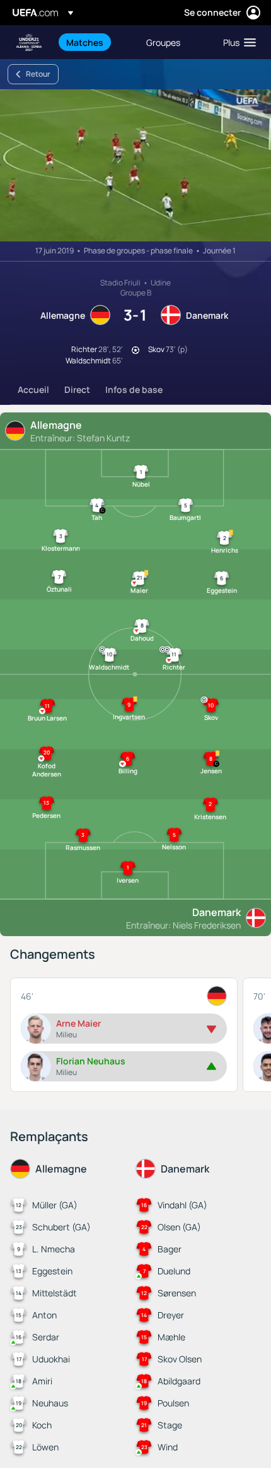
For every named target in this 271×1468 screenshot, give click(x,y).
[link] (85, 42)
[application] (135, 165)
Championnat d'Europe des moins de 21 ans (29, 42)
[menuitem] (95, 42)
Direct (77, 389)
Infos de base (134, 389)
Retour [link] (38, 74)
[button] (236, 42)
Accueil (33, 389)
